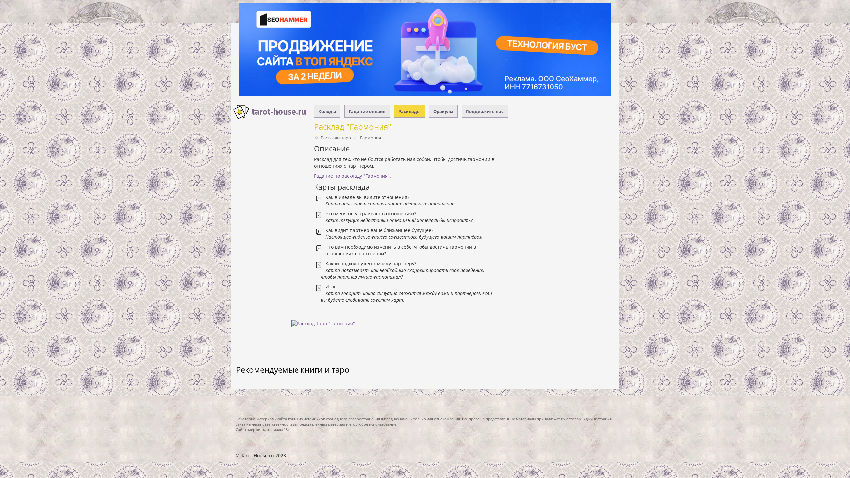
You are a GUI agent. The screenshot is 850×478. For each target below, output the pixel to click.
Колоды (327, 111)
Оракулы (443, 111)
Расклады (409, 111)
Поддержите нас (485, 111)
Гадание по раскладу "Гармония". (352, 176)
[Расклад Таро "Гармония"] (321, 325)
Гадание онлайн (367, 111)
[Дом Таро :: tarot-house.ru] (270, 112)
